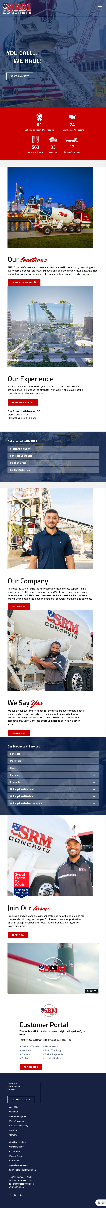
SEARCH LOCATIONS (23, 282)
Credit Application (17, 1142)
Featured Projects (17, 1116)
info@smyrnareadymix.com (21, 1184)
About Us (13, 1107)
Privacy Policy (15, 1156)
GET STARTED (31, 1067)
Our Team (13, 1112)
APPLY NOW (18, 935)
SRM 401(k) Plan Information (22, 1170)
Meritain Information (18, 1165)
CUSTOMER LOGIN (21, 1099)
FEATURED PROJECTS (23, 402)
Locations (13, 1130)
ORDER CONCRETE (19, 76)
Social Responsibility (18, 1126)
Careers (13, 1135)
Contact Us (14, 1151)
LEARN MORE (18, 606)
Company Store (16, 1147)
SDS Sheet (14, 1161)
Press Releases (16, 1121)
